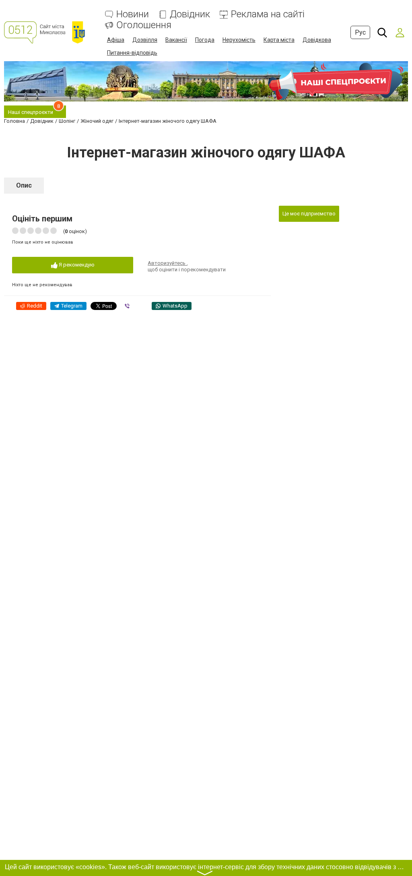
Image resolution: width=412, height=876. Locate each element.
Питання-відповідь (132, 53)
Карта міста (279, 40)
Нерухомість (238, 40)
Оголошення (143, 25)
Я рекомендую (76, 265)
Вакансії (176, 40)
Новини (132, 14)
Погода (204, 40)
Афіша (115, 40)
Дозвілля (144, 40)
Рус (360, 32)
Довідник (190, 14)
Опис (24, 185)
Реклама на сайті (268, 14)
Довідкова (317, 40)
